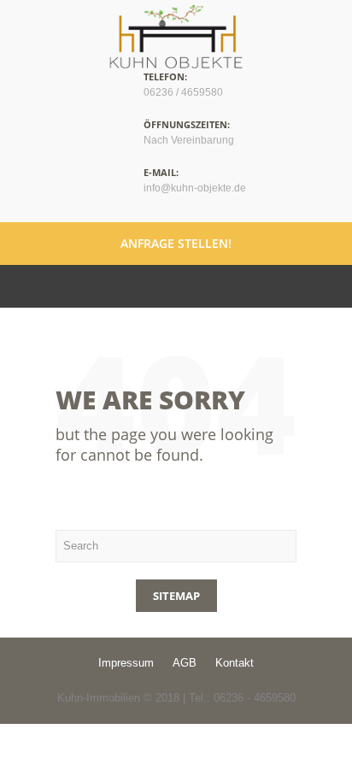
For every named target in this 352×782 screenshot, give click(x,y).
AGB (185, 662)
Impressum (126, 662)
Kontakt (234, 662)
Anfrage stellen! (176, 243)
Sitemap (176, 595)
